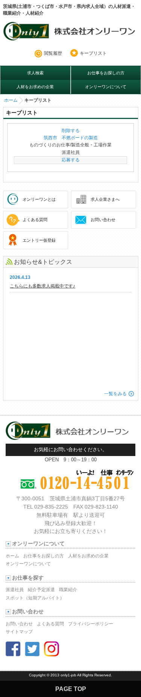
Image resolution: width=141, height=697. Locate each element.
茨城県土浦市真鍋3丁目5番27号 (87, 498)
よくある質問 (35, 219)
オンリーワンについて (105, 86)
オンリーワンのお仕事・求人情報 (70, 32)
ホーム (11, 100)
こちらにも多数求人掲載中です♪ (42, 286)
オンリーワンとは (39, 199)
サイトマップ (19, 631)
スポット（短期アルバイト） (35, 598)
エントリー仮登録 (39, 240)
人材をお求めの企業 (35, 86)
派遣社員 (15, 589)
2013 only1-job (63, 675)
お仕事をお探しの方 (105, 73)
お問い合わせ (103, 219)
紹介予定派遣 (41, 589)
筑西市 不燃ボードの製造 (71, 137)
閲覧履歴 (53, 53)
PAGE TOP (70, 689)
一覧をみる (115, 393)
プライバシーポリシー (90, 623)
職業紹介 (68, 589)
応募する (71, 160)
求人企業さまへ (105, 199)
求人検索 (35, 73)
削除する (71, 130)
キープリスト (93, 53)
